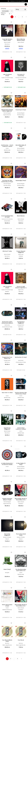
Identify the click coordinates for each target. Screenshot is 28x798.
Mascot (7, 539)
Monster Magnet (7, 113)
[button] (7, 11)
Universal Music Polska (7, 326)
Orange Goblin (21, 325)
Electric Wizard (7, 42)
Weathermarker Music (7, 609)
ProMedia (21, 256)
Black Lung (20, 254)
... (14, 658)
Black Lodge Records (7, 645)
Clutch (7, 148)
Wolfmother (7, 325)
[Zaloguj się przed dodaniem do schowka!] (11, 22)
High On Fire (20, 289)
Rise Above (7, 44)
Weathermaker (7, 150)
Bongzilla (7, 572)
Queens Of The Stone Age (7, 77)
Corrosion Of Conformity (20, 77)
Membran (21, 291)
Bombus (7, 643)
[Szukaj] (26, 4)
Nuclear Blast (7, 220)
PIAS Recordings (20, 114)
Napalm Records (7, 114)
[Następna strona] (25, 16)
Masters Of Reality (7, 537)
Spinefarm (20, 503)
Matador (7, 79)
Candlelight (20, 79)
